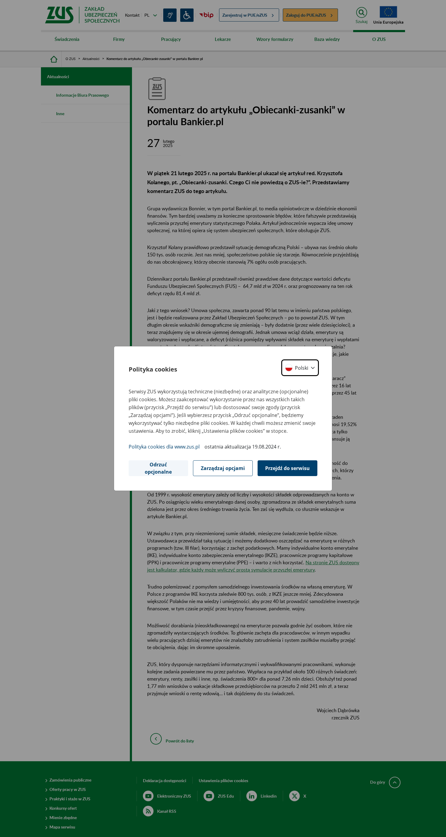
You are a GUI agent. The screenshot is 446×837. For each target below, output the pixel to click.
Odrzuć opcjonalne (158, 468)
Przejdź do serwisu (287, 468)
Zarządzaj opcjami (223, 468)
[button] (300, 368)
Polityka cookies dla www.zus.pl (164, 446)
